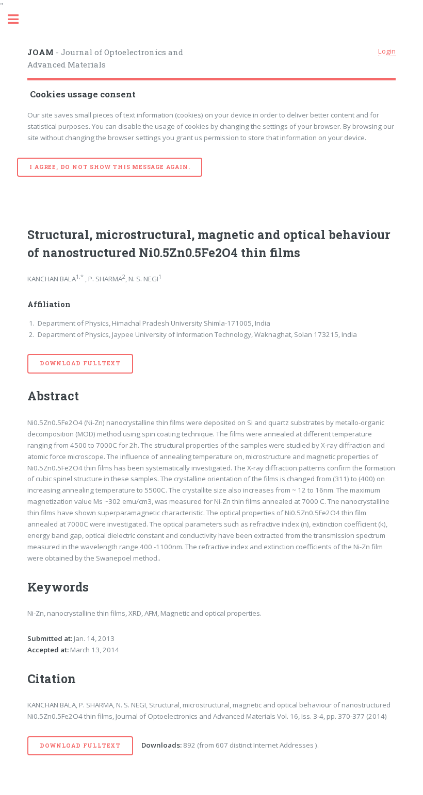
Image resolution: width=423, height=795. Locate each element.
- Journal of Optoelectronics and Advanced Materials (105, 58)
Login (387, 51)
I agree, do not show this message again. (109, 167)
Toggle (18, 19)
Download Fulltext (80, 363)
